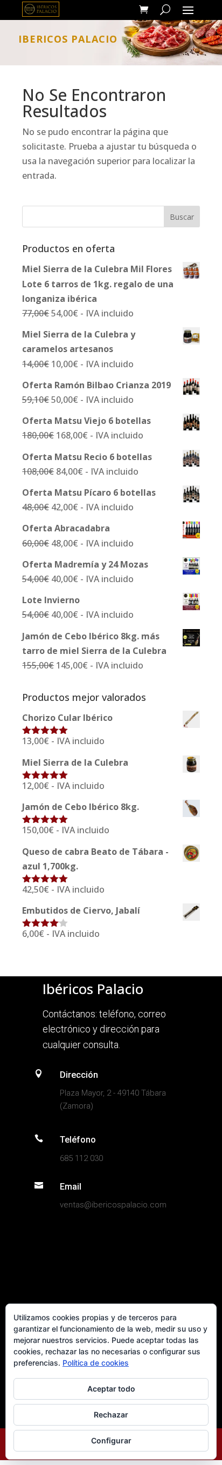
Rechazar (111, 1414)
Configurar (111, 1440)
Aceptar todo (111, 1388)
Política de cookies (96, 1362)
